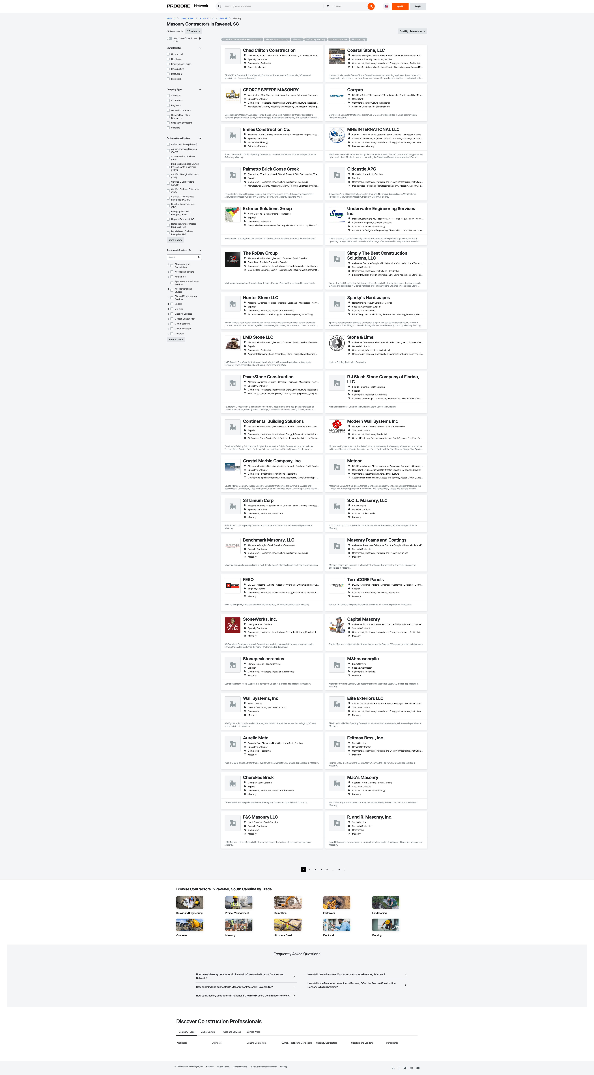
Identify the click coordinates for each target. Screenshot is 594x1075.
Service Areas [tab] (253, 1031)
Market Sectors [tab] (208, 1031)
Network (201, 6)
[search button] (371, 6)
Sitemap (283, 1067)
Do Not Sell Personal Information (263, 1067)
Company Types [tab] (186, 1031)
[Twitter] (405, 1068)
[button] (168, 54)
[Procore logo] (178, 6)
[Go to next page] (344, 869)
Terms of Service (239, 1067)
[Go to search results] (199, 257)
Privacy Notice (223, 1067)
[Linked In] (393, 1068)
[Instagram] (411, 1068)
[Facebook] (399, 1068)
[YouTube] (418, 1068)
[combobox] (348, 6)
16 (339, 869)
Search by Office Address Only (185, 40)
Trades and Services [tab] (231, 1031)
